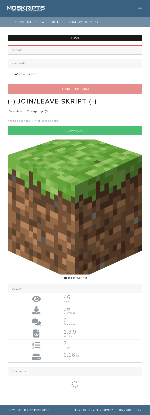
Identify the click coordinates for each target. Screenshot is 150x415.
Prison (32, 74)
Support (132, 410)
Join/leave (19, 74)
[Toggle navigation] (140, 8)
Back (76, 38)
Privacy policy (112, 410)
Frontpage (23, 22)
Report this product (75, 89)
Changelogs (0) (38, 111)
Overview (15, 111)
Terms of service (86, 410)
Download (75, 130)
